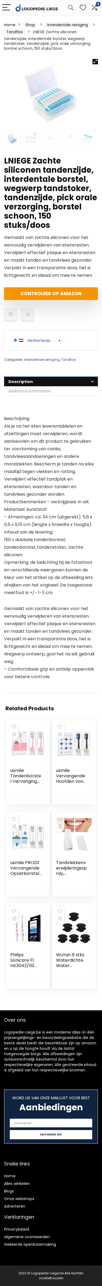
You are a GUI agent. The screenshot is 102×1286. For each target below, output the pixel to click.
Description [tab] (20, 381)
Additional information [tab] (29, 391)
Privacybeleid (16, 1229)
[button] (95, 61)
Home (10, 25)
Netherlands (39, 340)
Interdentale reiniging (67, 25)
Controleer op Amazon (51, 293)
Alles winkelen (17, 1183)
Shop (30, 25)
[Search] (70, 8)
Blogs (9, 1191)
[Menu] (6, 8)
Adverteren (14, 1206)
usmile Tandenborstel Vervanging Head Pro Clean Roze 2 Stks (25, 784)
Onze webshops (19, 1198)
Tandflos (14, 32)
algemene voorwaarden (27, 1237)
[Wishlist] (83, 7)
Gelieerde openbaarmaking (30, 1244)
